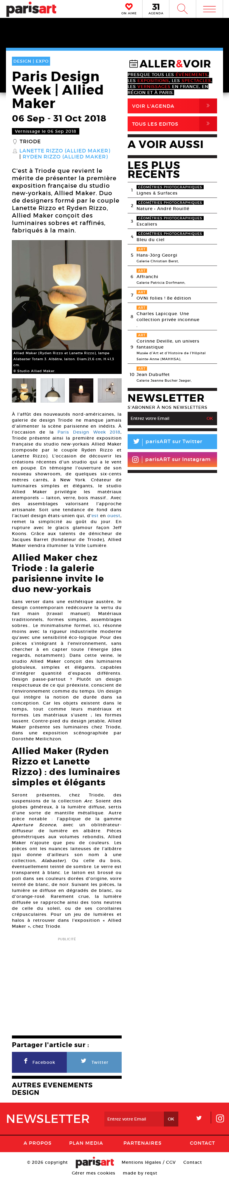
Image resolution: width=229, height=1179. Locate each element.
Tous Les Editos (172, 123)
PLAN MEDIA (86, 1143)
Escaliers (147, 224)
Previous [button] (23, 307)
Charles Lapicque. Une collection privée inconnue (168, 316)
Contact (202, 1143)
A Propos (38, 1143)
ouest (113, 515)
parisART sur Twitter (167, 442)
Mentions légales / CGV (149, 1162)
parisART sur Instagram (178, 459)
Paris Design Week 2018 (89, 432)
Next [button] (109, 307)
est (95, 515)
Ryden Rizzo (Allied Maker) (65, 157)
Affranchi (147, 276)
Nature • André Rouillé (163, 208)
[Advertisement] (67, 984)
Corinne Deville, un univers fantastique (168, 344)
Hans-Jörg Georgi (157, 255)
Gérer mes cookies (93, 1173)
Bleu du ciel (151, 239)
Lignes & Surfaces (157, 193)
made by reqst (140, 1173)
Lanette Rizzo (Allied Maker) (64, 151)
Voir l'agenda (172, 105)
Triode (30, 142)
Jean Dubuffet (153, 374)
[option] (67, 307)
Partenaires (142, 1143)
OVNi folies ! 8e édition (164, 298)
